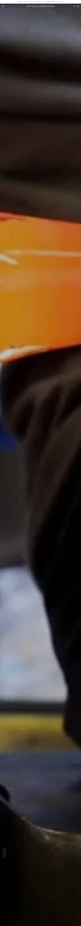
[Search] (74, 6)
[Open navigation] (3, 6)
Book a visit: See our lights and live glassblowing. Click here (40, 1)
